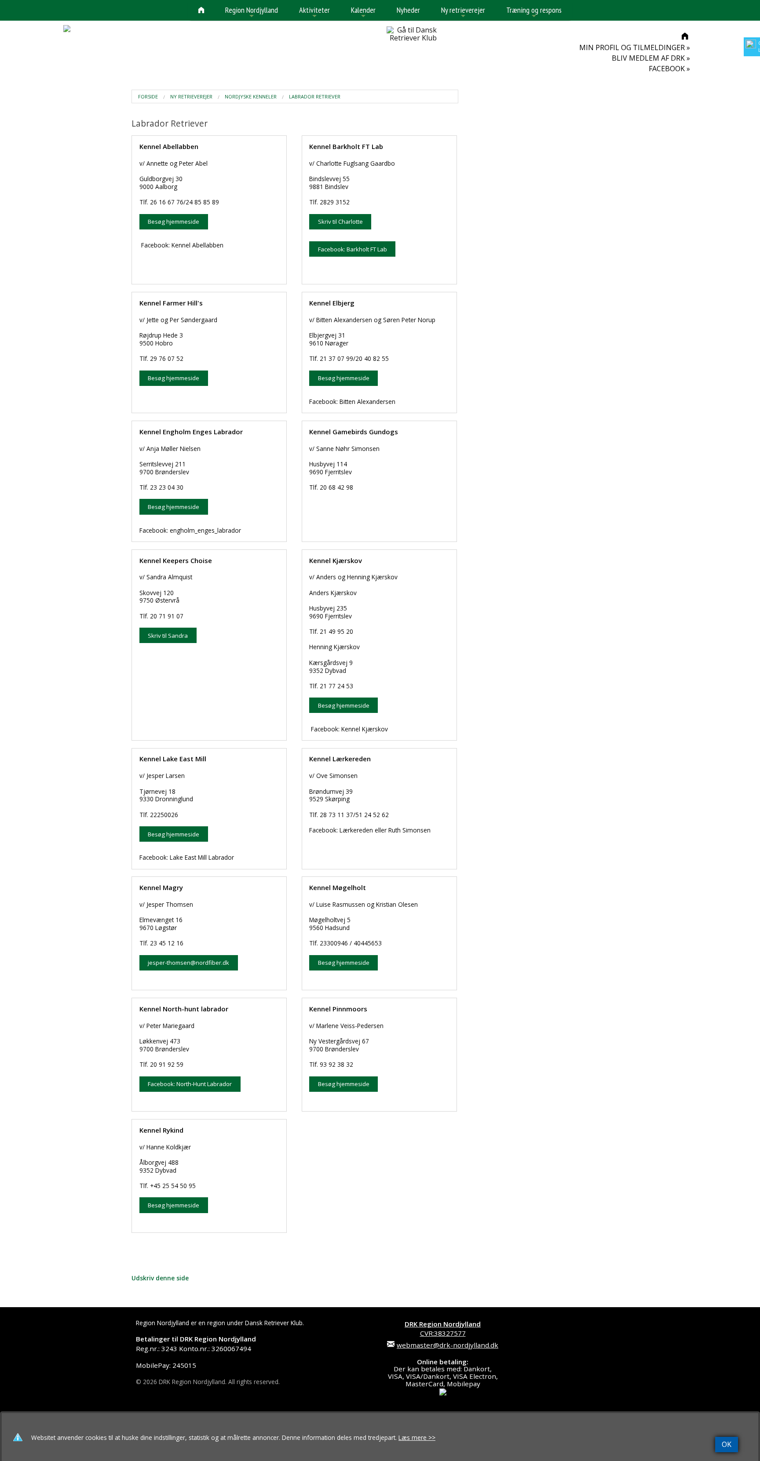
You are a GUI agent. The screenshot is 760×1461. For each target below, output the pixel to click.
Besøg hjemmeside (173, 221)
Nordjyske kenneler (251, 96)
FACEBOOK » (669, 68)
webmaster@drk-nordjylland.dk (447, 1345)
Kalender (363, 12)
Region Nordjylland (251, 12)
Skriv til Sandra (168, 636)
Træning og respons (534, 12)
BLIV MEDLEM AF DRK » (651, 58)
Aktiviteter (314, 12)
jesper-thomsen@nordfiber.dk (188, 963)
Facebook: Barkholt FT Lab (352, 249)
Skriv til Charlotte (340, 221)
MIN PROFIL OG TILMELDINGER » (634, 47)
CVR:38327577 (443, 1328)
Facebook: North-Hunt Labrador (190, 1084)
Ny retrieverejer (463, 12)
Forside (148, 96)
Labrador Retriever (314, 96)
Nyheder (408, 10)
